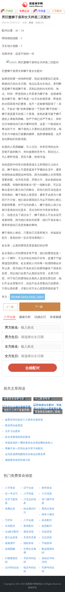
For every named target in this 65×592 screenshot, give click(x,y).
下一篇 (39, 306)
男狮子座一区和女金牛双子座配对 (24, 448)
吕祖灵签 (47, 531)
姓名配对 (47, 520)
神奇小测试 (48, 514)
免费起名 (10, 508)
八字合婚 (28, 520)
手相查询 (47, 543)
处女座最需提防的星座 (17, 437)
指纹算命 (28, 543)
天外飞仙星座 (12, 431)
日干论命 (28, 488)
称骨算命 (47, 488)
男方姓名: (12, 327)
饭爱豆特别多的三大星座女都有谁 (24, 419)
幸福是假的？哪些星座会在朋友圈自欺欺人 (29, 442)
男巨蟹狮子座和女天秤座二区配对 (27, 297)
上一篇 (10, 307)
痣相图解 (10, 549)
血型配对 (47, 526)
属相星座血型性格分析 (17, 460)
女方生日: (12, 356)
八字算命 (10, 488)
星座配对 (28, 526)
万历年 (9, 520)
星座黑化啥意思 (14, 425)
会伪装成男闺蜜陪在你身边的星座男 (25, 454)
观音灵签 (28, 531)
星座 (31, 22)
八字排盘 (28, 493)
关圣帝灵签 (29, 537)
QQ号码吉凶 (12, 567)
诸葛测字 (10, 543)
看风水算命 (48, 508)
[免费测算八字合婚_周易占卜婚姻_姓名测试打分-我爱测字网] (32, 4)
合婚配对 (32, 368)
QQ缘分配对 (12, 531)
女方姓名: (12, 346)
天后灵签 (47, 537)
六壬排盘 (47, 493)
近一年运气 (11, 493)
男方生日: (12, 337)
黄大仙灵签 (11, 537)
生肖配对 (10, 526)
